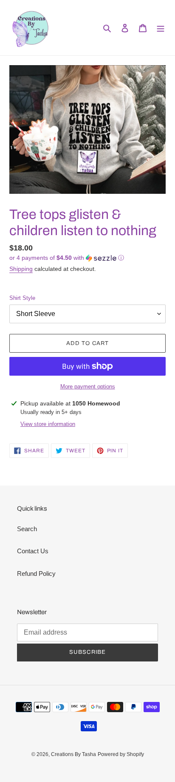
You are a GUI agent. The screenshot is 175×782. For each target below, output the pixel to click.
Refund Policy (36, 573)
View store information (47, 424)
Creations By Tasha (73, 754)
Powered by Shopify (121, 754)
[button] (66, 258)
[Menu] (160, 28)
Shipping (21, 268)
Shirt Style (22, 298)
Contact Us (32, 551)
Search (27, 528)
